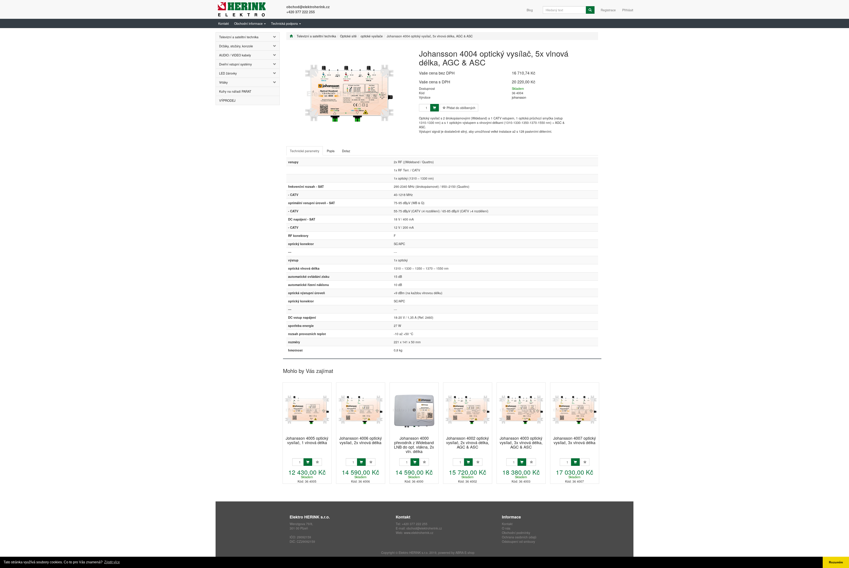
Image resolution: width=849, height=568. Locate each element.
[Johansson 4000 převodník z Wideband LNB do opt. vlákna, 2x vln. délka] (414, 409)
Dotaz (346, 151)
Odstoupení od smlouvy (518, 541)
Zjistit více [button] (112, 562)
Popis (331, 151)
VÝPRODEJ (227, 100)
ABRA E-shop (464, 552)
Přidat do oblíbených (460, 108)
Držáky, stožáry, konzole (236, 46)
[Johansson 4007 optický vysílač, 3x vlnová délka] (575, 409)
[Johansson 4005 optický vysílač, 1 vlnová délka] (307, 409)
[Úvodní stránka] (291, 36)
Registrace (608, 10)
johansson (519, 97)
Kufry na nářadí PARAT (235, 91)
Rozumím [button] (836, 562)
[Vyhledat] (590, 10)
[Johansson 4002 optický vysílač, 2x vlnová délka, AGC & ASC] (468, 409)
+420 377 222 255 (300, 11)
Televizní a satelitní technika (238, 37)
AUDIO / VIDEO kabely (235, 55)
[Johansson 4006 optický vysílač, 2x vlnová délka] (360, 409)
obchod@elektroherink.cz (308, 6)
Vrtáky (223, 82)
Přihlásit (627, 10)
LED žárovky (228, 73)
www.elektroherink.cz (418, 532)
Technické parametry (304, 151)
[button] (249, 23)
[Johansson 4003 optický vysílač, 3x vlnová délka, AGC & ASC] (521, 409)
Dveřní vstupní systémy (235, 64)
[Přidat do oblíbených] (317, 462)
